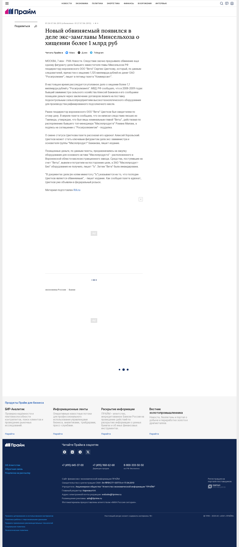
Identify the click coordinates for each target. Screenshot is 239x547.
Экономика (82, 3)
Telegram (99, 52)
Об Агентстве (12, 465)
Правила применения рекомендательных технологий (29, 523)
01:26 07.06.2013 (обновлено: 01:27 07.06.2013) (68, 23)
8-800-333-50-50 (134, 467)
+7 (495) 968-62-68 (104, 467)
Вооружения (145, 3)
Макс (72, 52)
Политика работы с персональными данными (26, 519)
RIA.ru (76, 190)
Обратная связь (14, 469)
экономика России (55, 289)
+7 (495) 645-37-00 (73, 465)
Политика (97, 3)
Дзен (84, 52)
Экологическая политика (16, 530)
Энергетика (113, 3)
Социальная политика (15, 526)
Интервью (161, 3)
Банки (72, 289)
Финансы (129, 3)
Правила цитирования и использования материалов (29, 516)
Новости (67, 3)
